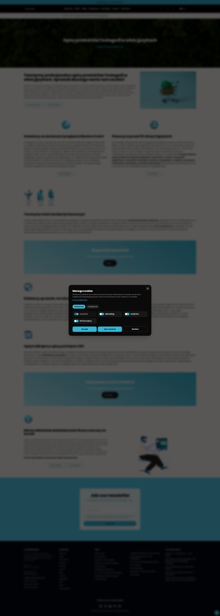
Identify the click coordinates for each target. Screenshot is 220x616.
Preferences (79, 307)
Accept (84, 329)
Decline (135, 329)
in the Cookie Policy (80, 300)
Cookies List (93, 307)
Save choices (110, 329)
